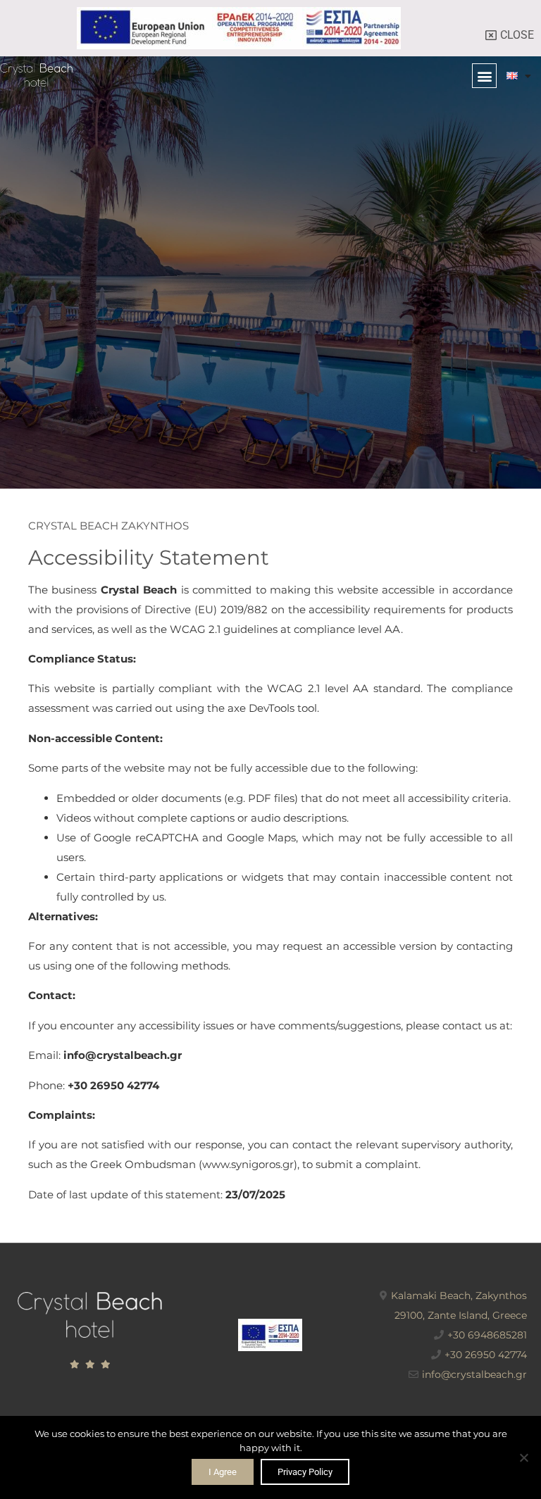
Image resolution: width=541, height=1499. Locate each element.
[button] (484, 75)
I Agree (223, 1472)
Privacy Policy (305, 1472)
